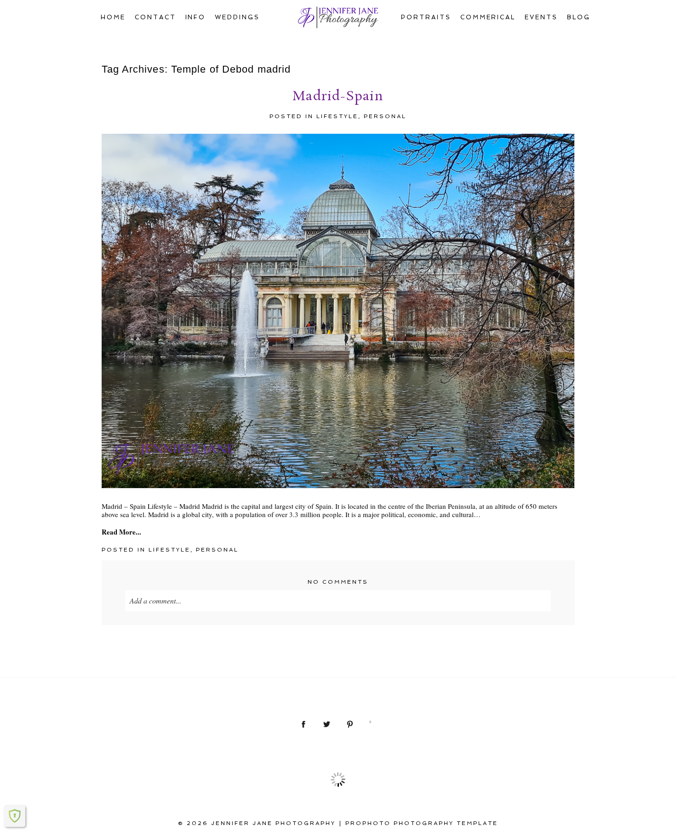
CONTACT (155, 17)
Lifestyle (337, 116)
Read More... (121, 532)
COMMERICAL (488, 17)
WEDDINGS (237, 17)
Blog (578, 17)
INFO (195, 17)
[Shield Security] (14, 815)
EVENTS (541, 17)
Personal (385, 116)
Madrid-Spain (337, 97)
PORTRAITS (426, 17)
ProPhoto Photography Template (421, 823)
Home (113, 17)
